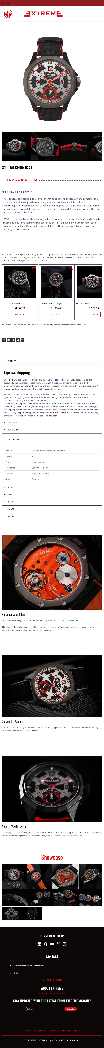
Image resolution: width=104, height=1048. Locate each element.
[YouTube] (52, 944)
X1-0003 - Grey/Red (85, 303)
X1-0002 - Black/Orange (50, 303)
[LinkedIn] (9, 340)
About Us (77, 1030)
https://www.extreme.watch (52, 993)
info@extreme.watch (52, 979)
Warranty (54, 1030)
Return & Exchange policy (34, 1030)
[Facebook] (4, 340)
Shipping (66, 1030)
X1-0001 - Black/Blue (12, 303)
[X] (13, 340)
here (85, 324)
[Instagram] (64, 944)
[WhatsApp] (18, 340)
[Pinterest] (22, 340)
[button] (52, 360)
